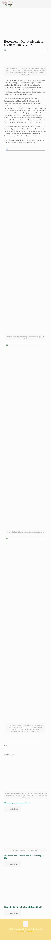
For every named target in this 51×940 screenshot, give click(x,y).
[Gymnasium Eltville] (8, 4)
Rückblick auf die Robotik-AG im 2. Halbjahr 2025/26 (23, 907)
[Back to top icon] (25, 924)
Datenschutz (30, 931)
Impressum (20, 931)
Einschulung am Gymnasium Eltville (17, 803)
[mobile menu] (48, 4)
